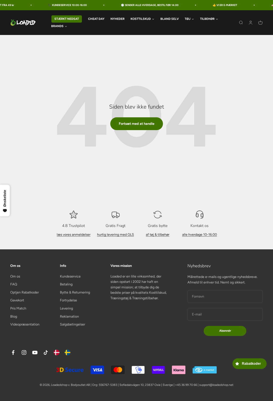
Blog (13, 316)
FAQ (13, 284)
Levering (66, 308)
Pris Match (18, 308)
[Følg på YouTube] (35, 352)
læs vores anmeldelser (73, 234)
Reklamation (69, 316)
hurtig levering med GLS (115, 234)
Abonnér (225, 331)
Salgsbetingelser (72, 324)
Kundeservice (70, 276)
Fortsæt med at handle (136, 124)
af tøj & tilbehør (157, 234)
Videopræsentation (24, 324)
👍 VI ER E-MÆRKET (220, 5)
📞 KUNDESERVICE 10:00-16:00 (62, 5)
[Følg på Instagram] (24, 352)
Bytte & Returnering (75, 292)
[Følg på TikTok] (46, 352)
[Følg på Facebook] (13, 352)
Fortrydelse (68, 300)
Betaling (66, 284)
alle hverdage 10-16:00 (199, 234)
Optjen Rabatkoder (24, 292)
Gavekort (17, 300)
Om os (15, 276)
